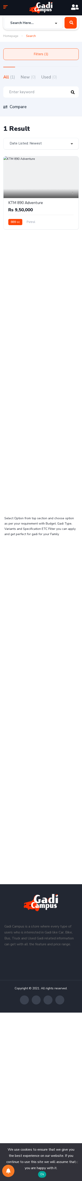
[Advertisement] (41, 290)
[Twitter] (36, 999)
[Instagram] (48, 999)
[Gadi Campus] (41, 8)
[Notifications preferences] (8, 1171)
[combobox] (33, 23)
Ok (42, 1174)
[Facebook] (24, 999)
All (9, 77)
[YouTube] (59, 999)
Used (49, 77)
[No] (76, 1162)
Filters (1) (41, 54)
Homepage (10, 36)
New (28, 77)
